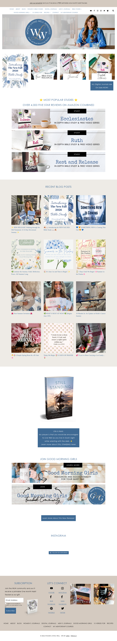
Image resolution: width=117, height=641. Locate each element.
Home (12, 9)
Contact (56, 12)
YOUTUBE (51, 592)
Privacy (74, 636)
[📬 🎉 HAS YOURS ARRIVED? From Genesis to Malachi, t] (8, 546)
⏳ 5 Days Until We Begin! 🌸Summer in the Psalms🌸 (90, 273)
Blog (24, 9)
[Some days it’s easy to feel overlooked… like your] (51, 546)
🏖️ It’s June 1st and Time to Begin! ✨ (57, 272)
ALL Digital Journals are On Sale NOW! (102, 86)
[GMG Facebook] (107, 10)
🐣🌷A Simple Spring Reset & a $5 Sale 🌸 (25, 356)
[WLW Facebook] (94, 10)
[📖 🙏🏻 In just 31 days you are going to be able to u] (37, 546)
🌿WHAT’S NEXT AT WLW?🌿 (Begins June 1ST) (58, 315)
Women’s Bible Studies (35, 9)
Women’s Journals (31, 623)
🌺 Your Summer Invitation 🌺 (21, 313)
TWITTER (62, 612)
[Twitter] (104, 10)
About (18, 9)
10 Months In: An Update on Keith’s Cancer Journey (90, 315)
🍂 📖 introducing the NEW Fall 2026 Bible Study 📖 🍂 (57, 228)
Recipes (110, 623)
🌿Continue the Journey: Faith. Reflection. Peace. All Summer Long (25, 273)
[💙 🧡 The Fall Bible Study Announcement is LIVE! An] (94, 546)
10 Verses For (37, 12)
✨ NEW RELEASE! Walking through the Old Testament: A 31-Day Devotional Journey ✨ (25, 229)
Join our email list (36, 3)
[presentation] (26, 210)
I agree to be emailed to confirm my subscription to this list (13, 605)
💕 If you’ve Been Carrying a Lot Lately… (90, 355)
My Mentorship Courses (69, 12)
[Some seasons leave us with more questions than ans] (79, 546)
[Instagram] (97, 10)
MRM (68, 636)
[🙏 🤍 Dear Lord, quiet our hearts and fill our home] (108, 546)
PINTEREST (51, 612)
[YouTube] (90, 10)
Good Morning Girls (82, 623)
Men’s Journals (64, 9)
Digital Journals (51, 9)
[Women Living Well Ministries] (58, 31)
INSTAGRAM (63, 592)
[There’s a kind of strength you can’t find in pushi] (23, 546)
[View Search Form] (113, 10)
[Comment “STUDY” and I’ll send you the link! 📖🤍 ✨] (65, 546)
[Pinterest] (100, 10)
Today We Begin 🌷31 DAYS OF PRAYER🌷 (58, 356)
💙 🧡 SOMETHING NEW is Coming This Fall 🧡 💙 (91, 228)
